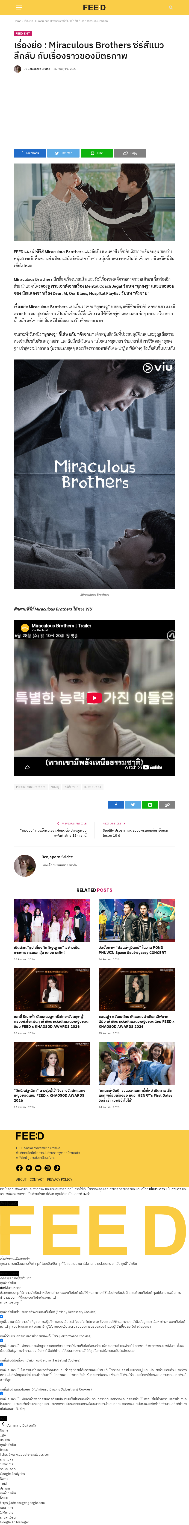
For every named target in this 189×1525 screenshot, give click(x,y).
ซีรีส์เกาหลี (71, 786)
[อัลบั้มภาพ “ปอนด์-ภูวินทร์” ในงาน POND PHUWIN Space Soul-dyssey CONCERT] (137, 920)
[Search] (170, 7)
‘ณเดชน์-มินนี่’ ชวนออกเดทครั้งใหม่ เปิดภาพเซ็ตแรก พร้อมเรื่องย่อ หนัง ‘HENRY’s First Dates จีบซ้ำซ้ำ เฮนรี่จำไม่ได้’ (135, 1095)
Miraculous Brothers (30, 786)
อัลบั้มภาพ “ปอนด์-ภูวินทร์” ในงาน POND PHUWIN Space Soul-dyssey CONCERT (132, 950)
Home (17, 21)
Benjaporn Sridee (39, 69)
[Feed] (94, 7)
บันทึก (3, 1418)
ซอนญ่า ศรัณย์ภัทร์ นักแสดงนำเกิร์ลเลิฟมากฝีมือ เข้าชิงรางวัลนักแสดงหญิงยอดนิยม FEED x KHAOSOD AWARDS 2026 (136, 1021)
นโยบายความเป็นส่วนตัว (165, 1189)
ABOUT (21, 1179)
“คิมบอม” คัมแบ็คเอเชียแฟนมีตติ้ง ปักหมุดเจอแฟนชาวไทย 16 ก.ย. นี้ (53, 833)
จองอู (55, 786)
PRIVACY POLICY (59, 1179)
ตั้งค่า (86, 1194)
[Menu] (19, 7)
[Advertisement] (94, 109)
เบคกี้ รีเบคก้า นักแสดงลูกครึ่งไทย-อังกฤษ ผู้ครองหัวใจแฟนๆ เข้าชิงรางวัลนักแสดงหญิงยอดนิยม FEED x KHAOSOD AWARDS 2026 (51, 1021)
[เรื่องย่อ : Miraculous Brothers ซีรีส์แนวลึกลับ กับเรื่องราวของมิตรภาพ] (94, 202)
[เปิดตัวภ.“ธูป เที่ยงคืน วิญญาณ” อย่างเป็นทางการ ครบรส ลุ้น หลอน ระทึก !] (52, 920)
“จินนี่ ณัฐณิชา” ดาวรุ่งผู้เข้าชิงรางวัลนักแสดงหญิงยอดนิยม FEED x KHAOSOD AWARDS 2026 (49, 1095)
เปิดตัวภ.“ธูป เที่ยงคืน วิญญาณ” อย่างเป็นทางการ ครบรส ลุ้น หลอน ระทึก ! (47, 950)
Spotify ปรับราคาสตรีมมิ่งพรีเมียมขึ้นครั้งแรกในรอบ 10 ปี (135, 833)
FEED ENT (23, 33)
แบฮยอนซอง (92, 786)
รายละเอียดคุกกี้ (10, 1302)
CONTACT (37, 1179)
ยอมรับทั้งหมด (9, 1273)
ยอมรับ (13, 1203)
